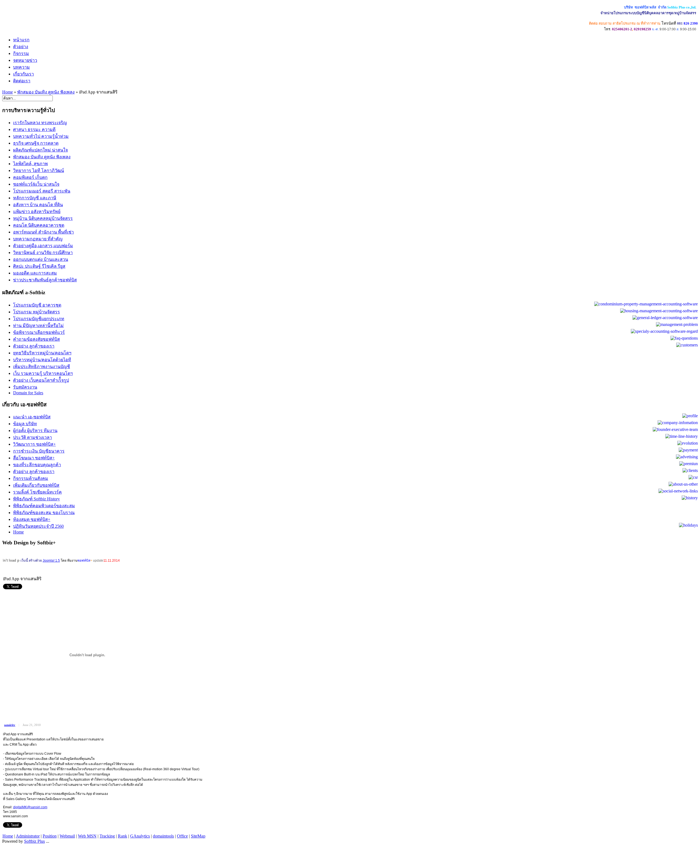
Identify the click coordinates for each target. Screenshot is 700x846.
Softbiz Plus (34, 841)
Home (7, 92)
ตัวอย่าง (20, 46)
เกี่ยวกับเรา (23, 74)
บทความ (21, 67)
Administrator (28, 836)
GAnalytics (140, 836)
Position (50, 836)
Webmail (67, 836)
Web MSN (87, 836)
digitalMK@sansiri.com (30, 807)
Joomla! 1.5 (51, 560)
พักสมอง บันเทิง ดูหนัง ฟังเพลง (46, 92)
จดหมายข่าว (25, 60)
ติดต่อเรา (21, 80)
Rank (122, 836)
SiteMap (198, 836)
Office (182, 836)
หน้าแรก (21, 39)
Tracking (107, 836)
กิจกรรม (21, 53)
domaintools (163, 836)
